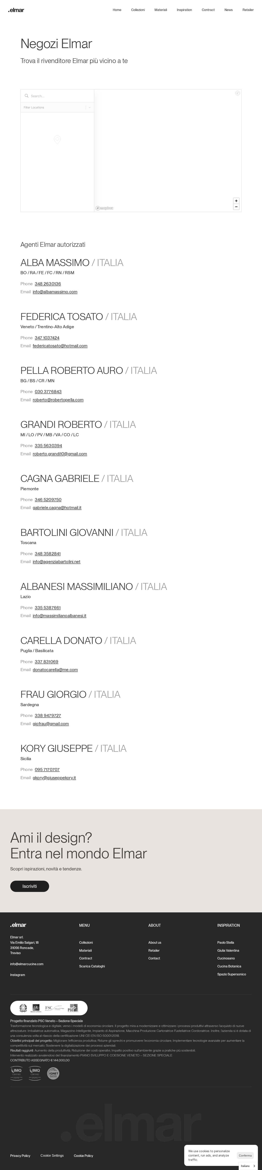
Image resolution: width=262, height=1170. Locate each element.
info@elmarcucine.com (26, 964)
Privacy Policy (20, 1156)
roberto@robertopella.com (58, 399)
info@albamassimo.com (55, 291)
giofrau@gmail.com (51, 723)
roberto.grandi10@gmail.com (60, 453)
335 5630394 (48, 445)
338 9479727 (48, 715)
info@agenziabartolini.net (56, 561)
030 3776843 (48, 391)
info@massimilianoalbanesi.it (59, 615)
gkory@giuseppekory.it (54, 777)
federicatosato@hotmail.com (60, 345)
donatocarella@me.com (55, 669)
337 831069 (46, 661)
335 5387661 (48, 607)
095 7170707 (47, 769)
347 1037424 (47, 337)
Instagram (17, 975)
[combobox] (248, 1166)
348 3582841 (48, 553)
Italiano (245, 1166)
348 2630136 (48, 283)
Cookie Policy (83, 1156)
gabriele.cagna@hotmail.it (57, 507)
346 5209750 (48, 499)
